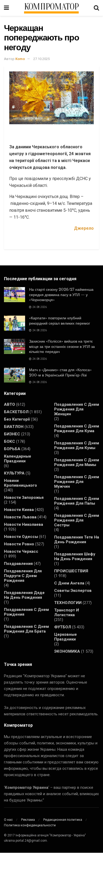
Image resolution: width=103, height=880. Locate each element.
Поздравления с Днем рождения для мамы (76, 462)
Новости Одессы (21, 536)
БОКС (9, 441)
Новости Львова (20, 517)
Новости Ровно (19, 544)
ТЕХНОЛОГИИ (68, 602)
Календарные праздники (17, 458)
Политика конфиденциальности (30, 825)
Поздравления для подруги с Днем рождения (23, 576)
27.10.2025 (41, 59)
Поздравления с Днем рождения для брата (26, 629)
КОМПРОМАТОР (51, 6)
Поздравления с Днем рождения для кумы (76, 445)
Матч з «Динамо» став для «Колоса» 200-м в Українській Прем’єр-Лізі (60, 372)
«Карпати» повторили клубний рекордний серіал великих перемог (59, 321)
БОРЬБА (12, 448)
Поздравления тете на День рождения (76, 539)
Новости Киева (19, 509)
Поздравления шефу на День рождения (74, 556)
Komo (20, 59)
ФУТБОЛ (62, 627)
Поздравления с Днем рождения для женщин (76, 409)
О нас (8, 820)
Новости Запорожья (24, 497)
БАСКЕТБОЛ (16, 411)
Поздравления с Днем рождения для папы (76, 501)
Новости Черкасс (21, 551)
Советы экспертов (73, 590)
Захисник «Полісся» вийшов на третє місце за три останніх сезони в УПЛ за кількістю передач (62, 346)
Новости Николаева (23, 524)
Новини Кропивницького (20, 483)
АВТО (9, 404)
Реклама (28, 820)
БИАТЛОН (14, 426)
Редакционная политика (62, 820)
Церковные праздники (65, 637)
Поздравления (18, 563)
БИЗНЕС (12, 434)
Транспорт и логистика (66, 612)
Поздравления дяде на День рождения (24, 595)
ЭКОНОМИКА (67, 651)
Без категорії (17, 419)
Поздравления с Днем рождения (26, 612)
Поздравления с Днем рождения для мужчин (76, 481)
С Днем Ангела (69, 583)
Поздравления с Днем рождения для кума (76, 428)
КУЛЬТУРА (14, 473)
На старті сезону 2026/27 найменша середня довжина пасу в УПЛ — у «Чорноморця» (61, 294)
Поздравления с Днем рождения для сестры (76, 520)
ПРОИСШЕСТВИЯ (71, 571)
